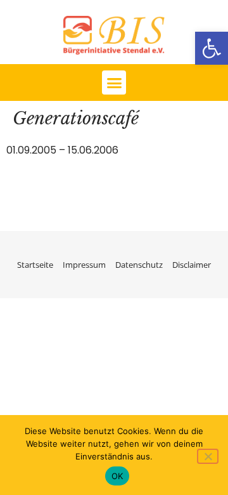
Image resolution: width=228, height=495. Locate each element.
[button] (211, 48)
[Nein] (207, 456)
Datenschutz (139, 264)
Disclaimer (191, 264)
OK (117, 476)
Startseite (35, 264)
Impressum (84, 264)
